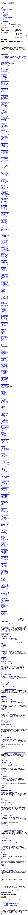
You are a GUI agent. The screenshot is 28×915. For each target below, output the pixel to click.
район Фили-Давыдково (4, 573)
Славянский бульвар (4, 301)
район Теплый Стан (4, 567)
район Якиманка (4, 599)
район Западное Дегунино (4, 466)
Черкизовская (4, 365)
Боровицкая (4, 97)
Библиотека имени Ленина (5, 93)
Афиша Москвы (6, 900)
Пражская (3, 269)
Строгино (4, 313)
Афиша (2, 9)
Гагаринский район (3, 406)
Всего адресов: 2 (4, 827)
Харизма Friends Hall (5, 837)
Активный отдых (7, 12)
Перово (3, 253)
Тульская (3, 330)
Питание (5, 18)
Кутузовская (4, 178)
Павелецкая (4, 247)
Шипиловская (4, 373)
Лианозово (4, 186)
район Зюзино (5, 468)
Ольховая (5, 242)
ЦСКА (4, 364)
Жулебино (3, 139)
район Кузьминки (4, 483)
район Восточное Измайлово (4, 456)
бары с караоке (14, 58)
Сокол (3, 304)
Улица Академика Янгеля (5, 339)
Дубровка (5, 138)
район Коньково (4, 475)
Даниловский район (4, 410)
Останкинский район (4, 436)
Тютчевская (4, 336)
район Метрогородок (4, 500)
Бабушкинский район (4, 395)
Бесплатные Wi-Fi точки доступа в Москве (12, 899)
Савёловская (4, 292)
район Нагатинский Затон (3, 510)
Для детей (5, 14)
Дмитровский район (4, 413)
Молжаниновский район (5, 428)
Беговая (4, 86)
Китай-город (5, 150)
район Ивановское (4, 471)
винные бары (19, 57)
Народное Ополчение (4, 215)
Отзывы (10, 9)
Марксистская (5, 193)
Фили (4, 356)
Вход (2, 3)
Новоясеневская (5, 234)
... (5, 876)
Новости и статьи (7, 902)
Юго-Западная (5, 382)
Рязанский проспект (3, 291)
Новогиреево (4, 222)
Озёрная (4, 236)
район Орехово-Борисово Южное (5, 523)
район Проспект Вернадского (4, 538)
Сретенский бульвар (3, 311)
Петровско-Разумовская (4, 256)
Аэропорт (4, 78)
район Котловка (5, 480)
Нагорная (5, 213)
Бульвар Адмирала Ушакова (5, 104)
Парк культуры (5, 248)
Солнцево (3, 306)
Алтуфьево (4, 74)
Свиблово (4, 295)
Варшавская (4, 112)
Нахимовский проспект (4, 217)
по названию (9, 619)
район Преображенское (4, 536)
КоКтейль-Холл (4, 708)
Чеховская (4, 367)
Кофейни (18, 34)
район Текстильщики (4, 565)
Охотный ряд (4, 246)
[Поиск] (13, 2)
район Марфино (5, 494)
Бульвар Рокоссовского (4, 108)
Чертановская (4, 366)
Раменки (5, 283)
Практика (3, 824)
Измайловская (4, 143)
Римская (3, 288)
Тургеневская (5, 331)
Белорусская (4, 89)
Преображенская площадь (4, 271)
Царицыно (4, 361)
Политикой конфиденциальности (14, 912)
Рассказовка (4, 284)
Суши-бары (19, 676)
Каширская (4, 147)
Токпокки (3, 670)
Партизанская (5, 250)
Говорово (3, 129)
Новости (6, 9)
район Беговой (5, 442)
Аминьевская (4, 75)
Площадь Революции (4, 264)
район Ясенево (5, 600)
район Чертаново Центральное (5, 587)
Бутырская (5, 111)
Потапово (4, 268)
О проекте (5, 904)
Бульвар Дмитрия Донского (4, 106)
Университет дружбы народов (4, 352)
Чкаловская (4, 370)
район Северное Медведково (4, 551)
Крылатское (5, 172)
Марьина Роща (5, 194)
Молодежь (20, 620)
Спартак (3, 308)
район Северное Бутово (4, 546)
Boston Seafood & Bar (5, 633)
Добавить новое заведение (6, 5)
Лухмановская (4, 191)
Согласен (3, 913)
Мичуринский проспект (4, 205)
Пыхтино (5, 281)
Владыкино (5, 116)
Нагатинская (4, 210)
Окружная (4, 237)
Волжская (3, 122)
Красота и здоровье (7, 16)
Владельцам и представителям (10, 905)
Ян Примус (3, 645)
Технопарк (4, 324)
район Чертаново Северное (4, 586)
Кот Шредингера (4, 683)
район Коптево (5, 476)
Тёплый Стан (4, 323)
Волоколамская (5, 123)
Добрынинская (5, 134)
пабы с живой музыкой (7, 61)
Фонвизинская (4, 357)
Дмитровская (4, 133)
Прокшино (4, 272)
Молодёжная (4, 208)
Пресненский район (4, 438)
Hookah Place (3, 850)
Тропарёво (4, 327)
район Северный (4, 554)
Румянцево (4, 289)
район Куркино (3, 486)
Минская (5, 202)
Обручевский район (4, 434)
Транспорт (5, 21)
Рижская (3, 286)
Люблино (3, 192)
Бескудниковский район (4, 400)
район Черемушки (4, 583)
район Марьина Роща (4, 496)
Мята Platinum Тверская (6, 772)
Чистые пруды (5, 368)
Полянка (3, 267)
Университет (5, 350)
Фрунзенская (4, 358)
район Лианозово (4, 491)
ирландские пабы (5, 58)
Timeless (2, 799)
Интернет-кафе (19, 31)
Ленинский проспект (3, 180)
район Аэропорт (4, 441)
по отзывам (15, 619)
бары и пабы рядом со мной (7, 56)
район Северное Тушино (4, 553)
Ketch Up (3, 658)
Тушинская (4, 332)
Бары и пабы (19, 30)
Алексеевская (4, 71)
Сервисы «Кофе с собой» (21, 35)
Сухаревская (4, 316)
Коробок (2, 864)
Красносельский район (4, 416)
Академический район (4, 388)
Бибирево (4, 91)
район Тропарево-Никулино (4, 569)
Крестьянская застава (4, 169)
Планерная (4, 261)
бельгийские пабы (10, 57)
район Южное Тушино (4, 597)
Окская (3, 239)
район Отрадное (4, 525)
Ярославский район (3, 616)
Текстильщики (4, 322)
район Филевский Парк (5, 572)
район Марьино (4, 497)
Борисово (5, 96)
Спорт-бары (19, 37)
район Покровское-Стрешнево (4, 532)
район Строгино (4, 562)
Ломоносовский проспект (4, 188)
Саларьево (4, 294)
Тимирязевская (5, 325)
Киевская (4, 148)
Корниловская (4, 158)
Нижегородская (5, 220)
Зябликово (4, 141)
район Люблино (5, 492)
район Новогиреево (4, 517)
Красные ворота (3, 167)
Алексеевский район (4, 390)
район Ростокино (4, 542)
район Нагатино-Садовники (5, 507)
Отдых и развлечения (8, 17)
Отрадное (4, 244)
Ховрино (3, 359)
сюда (17, 884)
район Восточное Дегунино (3, 453)
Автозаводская (5, 65)
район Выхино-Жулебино (4, 458)
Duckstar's (3, 786)
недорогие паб (5, 60)
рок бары (10, 62)
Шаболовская (4, 371)
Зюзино (3, 140)
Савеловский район (4, 603)
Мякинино (4, 209)
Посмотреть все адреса (6, 636)
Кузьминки (5, 174)
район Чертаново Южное (4, 590)
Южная (3, 384)
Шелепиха (4, 372)
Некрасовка (4, 219)
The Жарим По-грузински (6, 721)
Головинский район (3, 408)
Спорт (4, 19)
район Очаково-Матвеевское (4, 527)
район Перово (5, 529)
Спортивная (4, 309)
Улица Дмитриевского (5, 344)
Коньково (5, 157)
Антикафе (18, 28)
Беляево (3, 90)
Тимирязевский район (4, 609)
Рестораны (13, 638)
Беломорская (4, 88)
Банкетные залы (20, 29)
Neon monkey (3, 696)
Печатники (4, 257)
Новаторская (4, 221)
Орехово (3, 243)
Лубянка (3, 189)
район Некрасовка (4, 512)
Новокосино (4, 223)
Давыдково (4, 130)
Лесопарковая (4, 184)
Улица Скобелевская (4, 346)
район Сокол (4, 556)
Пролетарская (5, 274)
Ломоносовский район (4, 418)
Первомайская (4, 251)
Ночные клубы (17, 626)
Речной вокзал (5, 285)
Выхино (5, 127)
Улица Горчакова (3, 341)
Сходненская (4, 317)
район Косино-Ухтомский (4, 478)
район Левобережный (5, 487)
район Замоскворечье (5, 464)
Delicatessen (3, 733)
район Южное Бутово (5, 593)
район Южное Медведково (4, 595)
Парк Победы (4, 249)
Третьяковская (5, 326)
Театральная (4, 320)
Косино (3, 159)
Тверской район (4, 607)
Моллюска (3, 759)
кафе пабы (22, 58)
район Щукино (4, 592)
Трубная (3, 329)
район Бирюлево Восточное (4, 446)
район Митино (5, 502)
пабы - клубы (22, 60)
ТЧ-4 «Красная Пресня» (4, 334)
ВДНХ (3, 113)
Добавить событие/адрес (8, 3)
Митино (3, 203)
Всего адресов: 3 (4, 776)
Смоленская (4, 303)
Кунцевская (4, 175)
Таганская (4, 318)
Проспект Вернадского (4, 276)
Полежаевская (4, 265)
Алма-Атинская (5, 72)
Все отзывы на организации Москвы (11, 903)
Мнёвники (4, 207)
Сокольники (4, 305)
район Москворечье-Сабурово (4, 504)
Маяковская (4, 196)
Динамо (3, 132)
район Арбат (5, 439)
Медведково (4, 198)
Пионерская (4, 260)
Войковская (5, 118)
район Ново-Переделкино (4, 514)
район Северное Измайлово (5, 548)
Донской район (5, 414)
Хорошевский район (4, 611)
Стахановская (4, 312)
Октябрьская (4, 240)
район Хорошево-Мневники (4, 579)
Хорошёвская (4, 360)
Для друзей (5, 15)
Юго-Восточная (4, 381)
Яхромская (5, 385)
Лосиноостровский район (5, 421)
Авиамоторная (4, 64)
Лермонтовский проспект (4, 182)
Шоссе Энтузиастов (4, 375)
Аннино (3, 76)
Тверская (4, 319)
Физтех (4, 353)
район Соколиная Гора (4, 558)
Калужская (4, 144)
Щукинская (4, 378)
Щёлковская (4, 377)
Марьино (4, 195)
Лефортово (4, 185)
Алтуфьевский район (4, 393)
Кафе (12, 626)
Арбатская (4, 77)
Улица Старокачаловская (5, 349)
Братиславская (5, 102)
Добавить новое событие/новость (8, 4)
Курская (3, 177)
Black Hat (3, 746)
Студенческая (5, 315)
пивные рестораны (18, 61)
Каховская (5, 146)
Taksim (2, 811)
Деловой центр (5, 131)
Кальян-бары (19, 33)
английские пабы (18, 56)
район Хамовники (4, 575)
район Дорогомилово (5, 462)
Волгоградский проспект (4, 120)
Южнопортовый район (4, 614)
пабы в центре (13, 60)
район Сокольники (4, 559)
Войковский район (4, 403)
